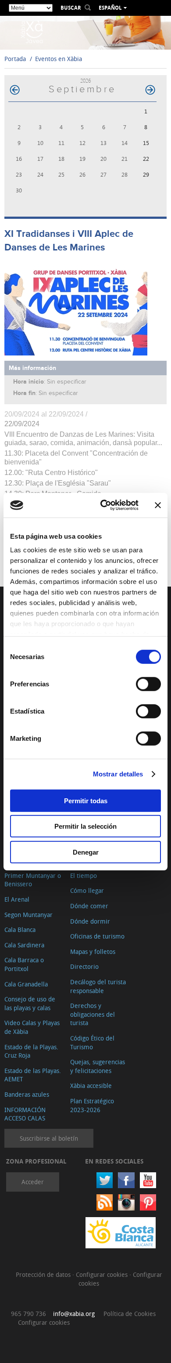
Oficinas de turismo (97, 936)
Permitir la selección (85, 826)
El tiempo (83, 875)
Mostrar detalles (118, 774)
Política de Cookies (129, 1313)
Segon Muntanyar (28, 914)
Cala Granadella (26, 984)
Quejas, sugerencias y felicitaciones (97, 1066)
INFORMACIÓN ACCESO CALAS (25, 1114)
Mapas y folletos (92, 951)
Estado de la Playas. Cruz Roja (31, 1051)
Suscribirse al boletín (49, 1138)
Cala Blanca (20, 929)
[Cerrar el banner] (158, 505)
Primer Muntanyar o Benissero (32, 879)
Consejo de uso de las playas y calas (29, 1003)
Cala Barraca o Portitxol (24, 964)
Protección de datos (44, 1274)
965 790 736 (28, 1313)
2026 (85, 80)
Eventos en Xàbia (58, 58)
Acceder (32, 1182)
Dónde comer (89, 906)
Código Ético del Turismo (92, 1042)
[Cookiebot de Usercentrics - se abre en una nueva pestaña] (104, 505)
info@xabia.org (74, 1313)
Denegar (86, 852)
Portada (15, 58)
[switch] (148, 684)
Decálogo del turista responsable (98, 986)
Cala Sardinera (24, 945)
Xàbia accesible (91, 1085)
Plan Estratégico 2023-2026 (92, 1105)
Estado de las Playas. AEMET (32, 1075)
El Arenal (16, 899)
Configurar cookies (102, 1274)
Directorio (84, 966)
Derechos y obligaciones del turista (92, 1014)
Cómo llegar (87, 890)
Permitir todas (85, 800)
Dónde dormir (90, 921)
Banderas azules (26, 1094)
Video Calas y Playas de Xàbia (32, 1027)
